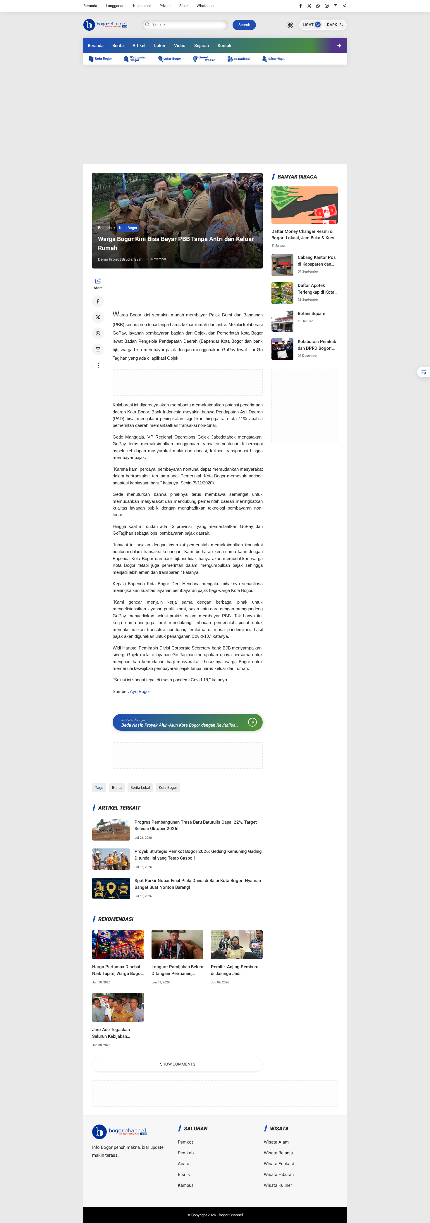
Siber (183, 6)
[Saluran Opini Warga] (207, 58)
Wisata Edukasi (279, 1163)
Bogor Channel (231, 1215)
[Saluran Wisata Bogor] (276, 58)
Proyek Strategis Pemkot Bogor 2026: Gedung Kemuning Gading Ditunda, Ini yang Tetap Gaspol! (198, 855)
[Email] (98, 349)
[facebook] (300, 6)
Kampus (186, 1185)
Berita (118, 45)
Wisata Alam (276, 1142)
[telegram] (344, 6)
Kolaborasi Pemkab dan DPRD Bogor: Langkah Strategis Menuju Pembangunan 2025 (318, 345)
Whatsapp (205, 6)
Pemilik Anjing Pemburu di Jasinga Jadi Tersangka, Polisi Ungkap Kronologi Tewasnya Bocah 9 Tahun (236, 970)
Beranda (90, 6)
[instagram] (327, 6)
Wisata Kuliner (278, 1185)
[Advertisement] (215, 114)
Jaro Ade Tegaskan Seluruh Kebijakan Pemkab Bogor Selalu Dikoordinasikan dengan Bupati (116, 1033)
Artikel (139, 45)
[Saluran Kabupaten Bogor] (138, 58)
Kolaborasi (142, 6)
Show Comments (177, 1064)
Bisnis (184, 1174)
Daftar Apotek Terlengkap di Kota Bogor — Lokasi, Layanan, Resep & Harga (316, 289)
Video (179, 45)
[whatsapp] (318, 6)
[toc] (423, 372)
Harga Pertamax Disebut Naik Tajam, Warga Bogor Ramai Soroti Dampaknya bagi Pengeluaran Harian (117, 970)
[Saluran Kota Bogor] (103, 58)
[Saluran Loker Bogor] (172, 58)
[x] (309, 6)
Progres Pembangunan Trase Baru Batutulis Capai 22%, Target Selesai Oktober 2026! (196, 825)
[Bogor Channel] (105, 24)
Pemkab (186, 1153)
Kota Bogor (128, 228)
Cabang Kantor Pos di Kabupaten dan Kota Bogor (317, 261)
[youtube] (335, 6)
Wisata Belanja (278, 1153)
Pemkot (185, 1142)
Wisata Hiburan (279, 1174)
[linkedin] (263, 606)
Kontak (224, 45)
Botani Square (311, 313)
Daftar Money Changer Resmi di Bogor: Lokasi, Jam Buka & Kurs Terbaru (302, 235)
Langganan (115, 6)
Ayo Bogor (140, 691)
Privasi (165, 6)
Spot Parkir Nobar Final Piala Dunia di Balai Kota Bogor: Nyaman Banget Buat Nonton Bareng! (198, 884)
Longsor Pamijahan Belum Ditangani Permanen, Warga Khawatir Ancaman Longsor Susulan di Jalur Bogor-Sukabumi (177, 970)
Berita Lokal (140, 787)
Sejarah (201, 45)
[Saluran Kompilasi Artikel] (242, 58)
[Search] (290, 25)
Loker (159, 45)
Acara (183, 1163)
